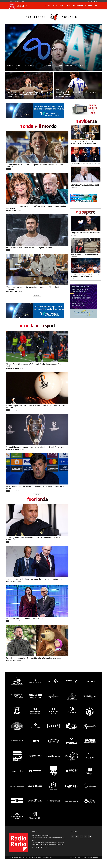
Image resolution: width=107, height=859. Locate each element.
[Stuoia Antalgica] (72, 801)
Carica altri (36, 295)
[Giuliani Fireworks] (90, 711)
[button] (96, 6)
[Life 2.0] (17, 740)
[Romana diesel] (17, 786)
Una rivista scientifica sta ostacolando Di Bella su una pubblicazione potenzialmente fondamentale (85, 184)
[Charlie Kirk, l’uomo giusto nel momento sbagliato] (85, 154)
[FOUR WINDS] (35, 119)
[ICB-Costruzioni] (72, 725)
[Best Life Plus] (17, 696)
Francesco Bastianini (14, 368)
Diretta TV (23, 1)
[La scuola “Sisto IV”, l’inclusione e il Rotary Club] (85, 245)
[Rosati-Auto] (35, 786)
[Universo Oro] (17, 816)
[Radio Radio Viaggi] (90, 771)
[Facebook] (86, 1)
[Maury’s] (53, 740)
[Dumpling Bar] (90, 696)
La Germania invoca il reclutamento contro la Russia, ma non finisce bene (34, 579)
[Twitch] (91, 1)
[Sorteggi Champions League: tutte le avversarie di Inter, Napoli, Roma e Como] (37, 429)
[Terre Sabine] (90, 801)
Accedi (10, 1)
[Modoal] (72, 740)
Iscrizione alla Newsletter (92, 857)
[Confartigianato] (53, 696)
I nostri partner (78, 5)
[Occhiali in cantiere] (35, 756)
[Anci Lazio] (17, 681)
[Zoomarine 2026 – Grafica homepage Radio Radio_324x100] (83, 203)
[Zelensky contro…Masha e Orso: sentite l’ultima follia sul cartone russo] (37, 640)
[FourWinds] (35, 711)
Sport (61, 5)
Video (8, 291)
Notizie (8, 250)
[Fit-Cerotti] (17, 711)
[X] (94, 1)
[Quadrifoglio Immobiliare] (72, 771)
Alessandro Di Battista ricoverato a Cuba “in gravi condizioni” (29, 248)
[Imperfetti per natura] (90, 725)
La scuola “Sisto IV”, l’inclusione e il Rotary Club (84, 254)
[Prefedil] (35, 771)
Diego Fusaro (12, 581)
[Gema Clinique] (72, 711)
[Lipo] (35, 740)
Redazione (13, 169)
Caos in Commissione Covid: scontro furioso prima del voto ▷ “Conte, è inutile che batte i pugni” (85, 142)
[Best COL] (53, 681)
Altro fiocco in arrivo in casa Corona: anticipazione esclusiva (85, 233)
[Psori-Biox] (53, 771)
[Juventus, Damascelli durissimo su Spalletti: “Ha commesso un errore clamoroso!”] (37, 520)
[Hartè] (53, 725)
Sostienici (88, 5)
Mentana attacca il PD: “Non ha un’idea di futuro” (25, 619)
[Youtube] (97, 1)
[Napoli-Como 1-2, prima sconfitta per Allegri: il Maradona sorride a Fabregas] (78, 85)
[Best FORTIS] (90, 681)
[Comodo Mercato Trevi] (35, 696)
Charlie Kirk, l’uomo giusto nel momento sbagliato (85, 163)
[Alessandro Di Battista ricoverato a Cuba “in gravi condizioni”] (37, 230)
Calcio (8, 368)
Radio (47, 5)
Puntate (67, 5)
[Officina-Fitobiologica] (72, 756)
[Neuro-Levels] (17, 756)
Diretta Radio (16, 1)
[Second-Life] (72, 786)
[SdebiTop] (53, 786)
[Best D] (72, 681)
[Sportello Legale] (53, 801)
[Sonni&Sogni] (35, 801)
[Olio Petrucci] (90, 756)
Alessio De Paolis (10, 68)
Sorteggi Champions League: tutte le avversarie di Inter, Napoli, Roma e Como (36, 447)
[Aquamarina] (35, 681)
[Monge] (90, 740)
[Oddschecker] (53, 756)
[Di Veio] (72, 696)
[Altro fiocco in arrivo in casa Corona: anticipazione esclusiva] (85, 223)
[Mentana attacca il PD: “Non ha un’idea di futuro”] (37, 601)
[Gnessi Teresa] (17, 725)
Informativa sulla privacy (75, 857)
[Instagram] (88, 1)
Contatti (84, 857)
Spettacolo (9, 210)
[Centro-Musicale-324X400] (83, 319)
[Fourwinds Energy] (53, 711)
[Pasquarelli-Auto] (17, 771)
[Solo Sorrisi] (90, 786)
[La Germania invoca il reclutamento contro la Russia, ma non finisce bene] (37, 561)
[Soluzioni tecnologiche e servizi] (17, 801)
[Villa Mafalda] (35, 816)
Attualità (8, 169)
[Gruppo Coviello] (35, 725)
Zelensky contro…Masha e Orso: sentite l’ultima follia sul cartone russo (33, 658)
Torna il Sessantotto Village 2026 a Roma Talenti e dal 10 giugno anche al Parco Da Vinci (85, 275)
